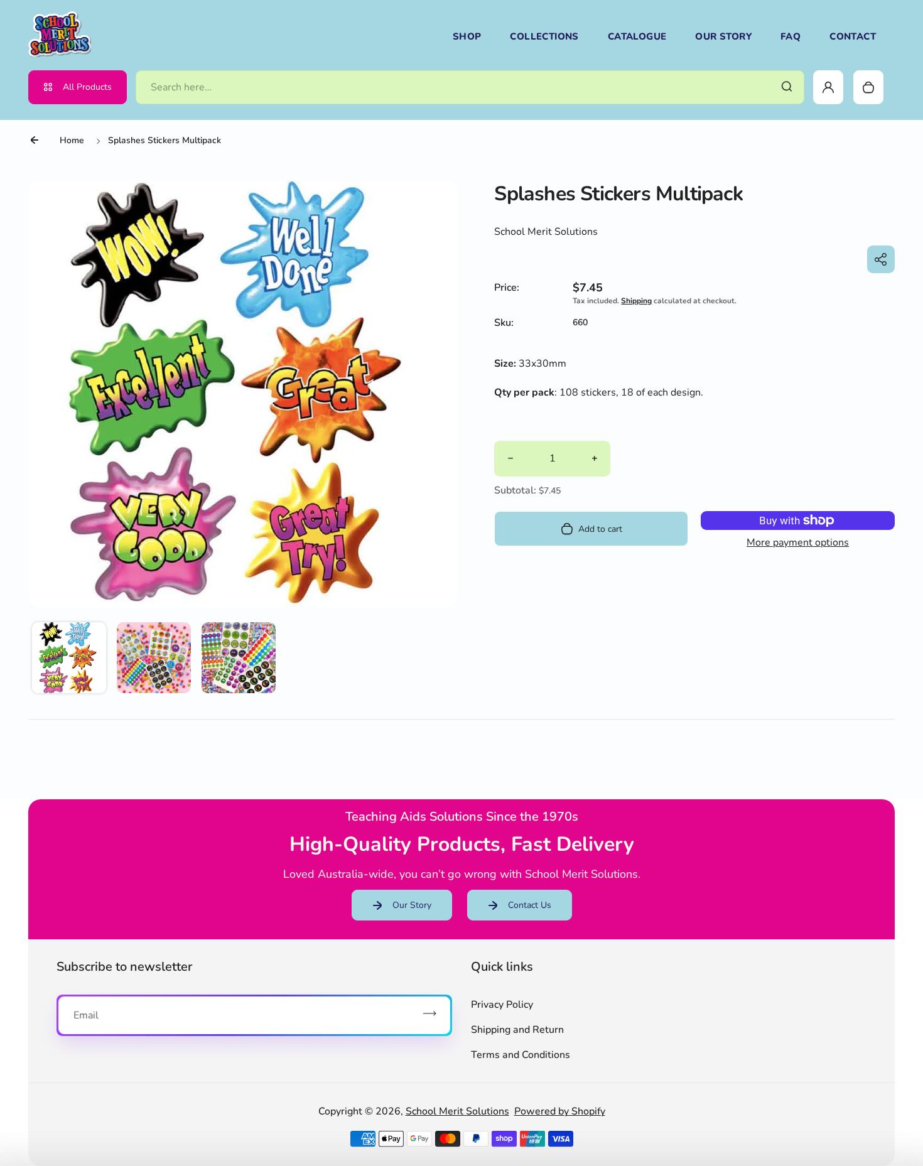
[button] (69, 659)
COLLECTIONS (544, 36)
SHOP (467, 36)
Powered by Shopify (559, 1111)
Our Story (411, 905)
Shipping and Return (517, 1030)
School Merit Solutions (457, 1111)
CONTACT (852, 36)
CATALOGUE (637, 36)
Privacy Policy (502, 1005)
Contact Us (529, 905)
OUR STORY (723, 36)
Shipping (636, 301)
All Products (87, 87)
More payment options (798, 542)
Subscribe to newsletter (124, 966)
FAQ (790, 36)
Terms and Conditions (520, 1055)
